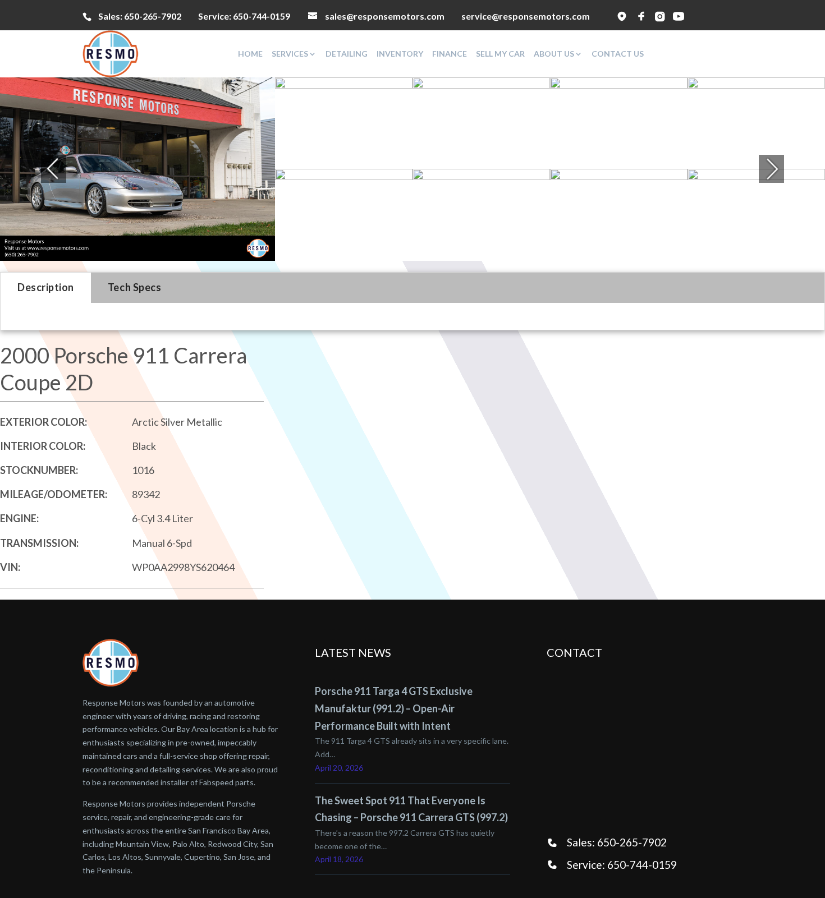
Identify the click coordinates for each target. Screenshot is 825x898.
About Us (554, 54)
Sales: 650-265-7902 (617, 842)
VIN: (10, 567)
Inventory (400, 54)
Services (290, 54)
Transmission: (39, 543)
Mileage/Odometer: (53, 494)
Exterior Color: (43, 422)
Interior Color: (42, 446)
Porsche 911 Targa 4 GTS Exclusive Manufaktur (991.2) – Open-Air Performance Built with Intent (394, 708)
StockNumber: (39, 470)
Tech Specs (134, 287)
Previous (39, 168)
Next (772, 169)
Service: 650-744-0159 (622, 864)
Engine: (19, 518)
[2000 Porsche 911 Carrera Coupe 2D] (137, 169)
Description (45, 287)
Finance (449, 54)
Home (250, 54)
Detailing (347, 54)
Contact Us (618, 54)
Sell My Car (500, 54)
